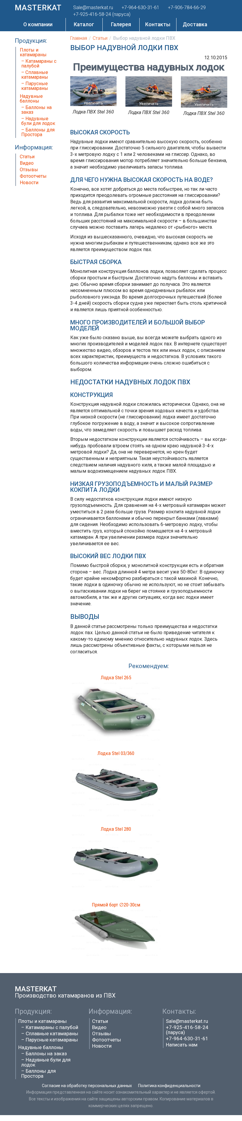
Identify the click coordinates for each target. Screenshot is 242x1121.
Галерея (121, 24)
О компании (38, 24)
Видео (27, 163)
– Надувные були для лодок (38, 121)
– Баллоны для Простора (38, 132)
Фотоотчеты (33, 176)
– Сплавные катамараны (34, 75)
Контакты (157, 24)
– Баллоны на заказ (36, 110)
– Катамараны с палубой (38, 63)
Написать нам (181, 1045)
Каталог (84, 24)
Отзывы (29, 169)
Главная (78, 38)
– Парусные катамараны (34, 86)
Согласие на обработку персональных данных (87, 1085)
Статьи (27, 156)
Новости (29, 182)
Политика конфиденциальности (169, 1085)
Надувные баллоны (31, 98)
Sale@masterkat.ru (187, 1021)
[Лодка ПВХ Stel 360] (93, 91)
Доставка (195, 24)
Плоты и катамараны (33, 52)
